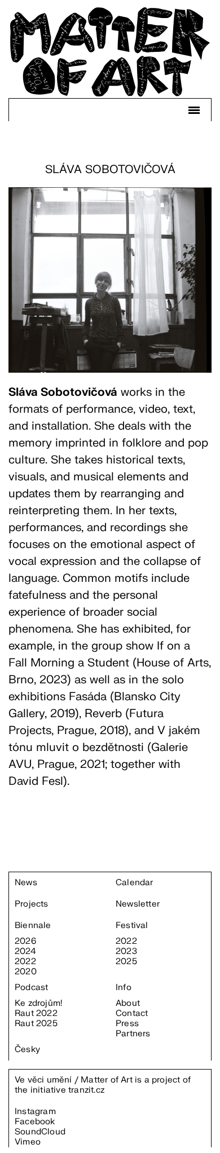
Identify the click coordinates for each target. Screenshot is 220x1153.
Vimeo (28, 1142)
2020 (26, 972)
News (26, 883)
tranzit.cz (86, 1090)
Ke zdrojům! (38, 1004)
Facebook (35, 1121)
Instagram (35, 1111)
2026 (25, 941)
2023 (126, 952)
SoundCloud (40, 1132)
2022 (25, 962)
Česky (27, 1050)
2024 (25, 952)
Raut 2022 (36, 1014)
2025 (126, 962)
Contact (132, 1014)
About (128, 1004)
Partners (133, 1034)
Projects (32, 904)
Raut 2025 (36, 1024)
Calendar (134, 883)
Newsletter (138, 904)
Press (127, 1024)
